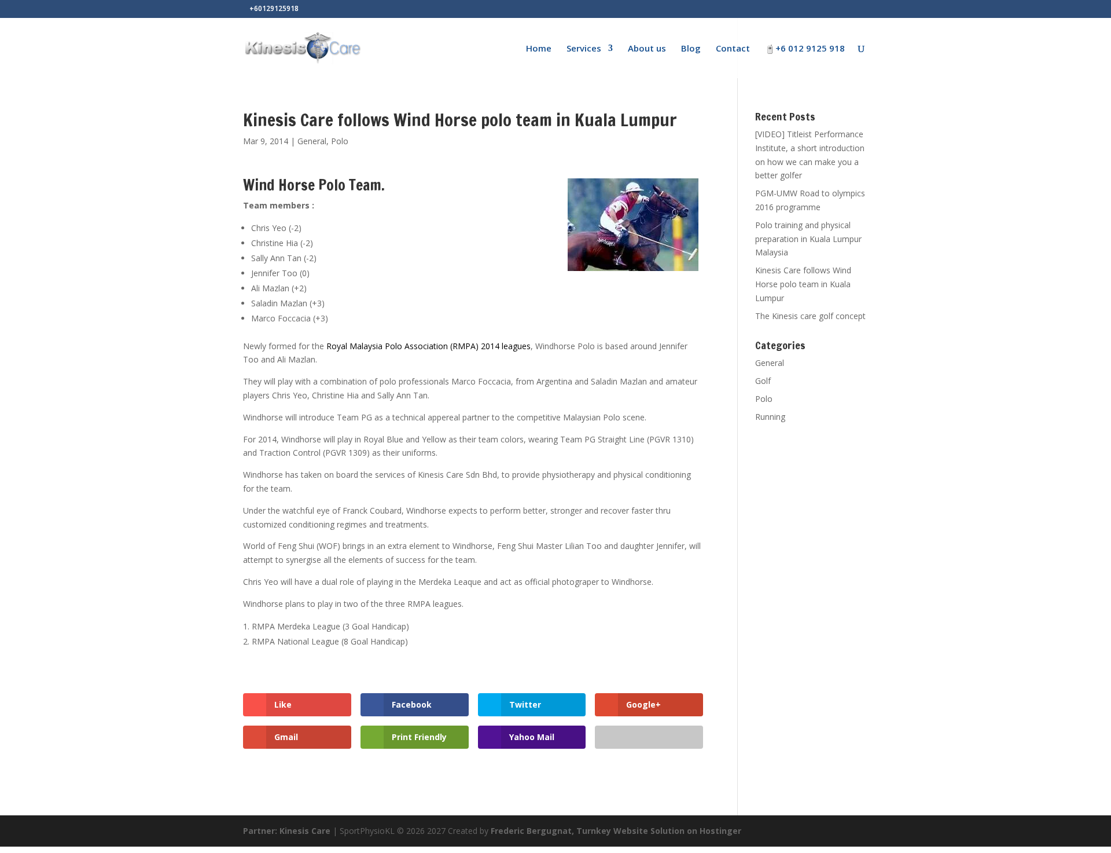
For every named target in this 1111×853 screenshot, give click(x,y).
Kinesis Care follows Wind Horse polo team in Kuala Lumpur (803, 284)
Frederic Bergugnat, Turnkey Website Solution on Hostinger (616, 830)
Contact (733, 49)
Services (583, 49)
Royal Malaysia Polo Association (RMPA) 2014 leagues (428, 346)
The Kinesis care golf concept (810, 315)
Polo (339, 141)
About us (647, 49)
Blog (691, 49)
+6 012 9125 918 (810, 49)
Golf (763, 380)
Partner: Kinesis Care (286, 830)
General (311, 141)
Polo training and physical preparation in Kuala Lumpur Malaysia (808, 238)
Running (770, 416)
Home (538, 49)
